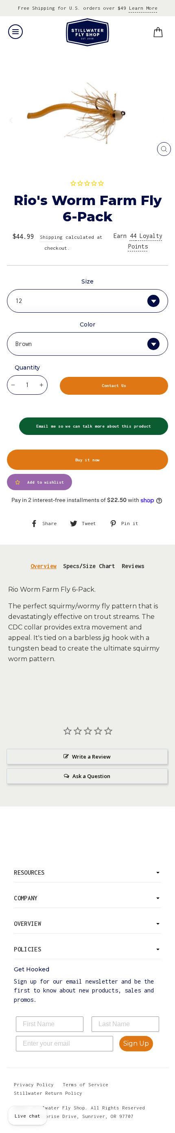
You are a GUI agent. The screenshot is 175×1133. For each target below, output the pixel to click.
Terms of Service (85, 1084)
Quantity (27, 367)
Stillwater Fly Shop (87, 32)
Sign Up (136, 1043)
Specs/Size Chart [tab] (89, 565)
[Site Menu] (15, 31)
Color (87, 324)
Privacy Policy (34, 1084)
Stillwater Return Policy (48, 1093)
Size (87, 281)
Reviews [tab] (133, 565)
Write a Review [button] (91, 756)
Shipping (51, 237)
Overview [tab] (44, 565)
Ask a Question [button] (91, 776)
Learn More (143, 8)
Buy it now (87, 460)
